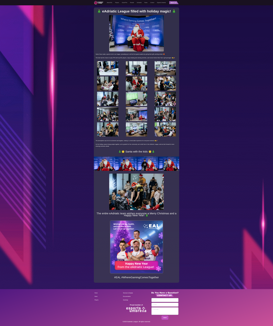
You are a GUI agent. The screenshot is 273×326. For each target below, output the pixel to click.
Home (96, 293)
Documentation (127, 296)
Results (132, 2)
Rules (145, 2)
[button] (95, 165)
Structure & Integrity (128, 293)
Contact (152, 2)
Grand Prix (124, 2)
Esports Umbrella (161, 2)
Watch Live (174, 2)
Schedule (139, 2)
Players (117, 2)
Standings (125, 300)
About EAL (109, 2)
